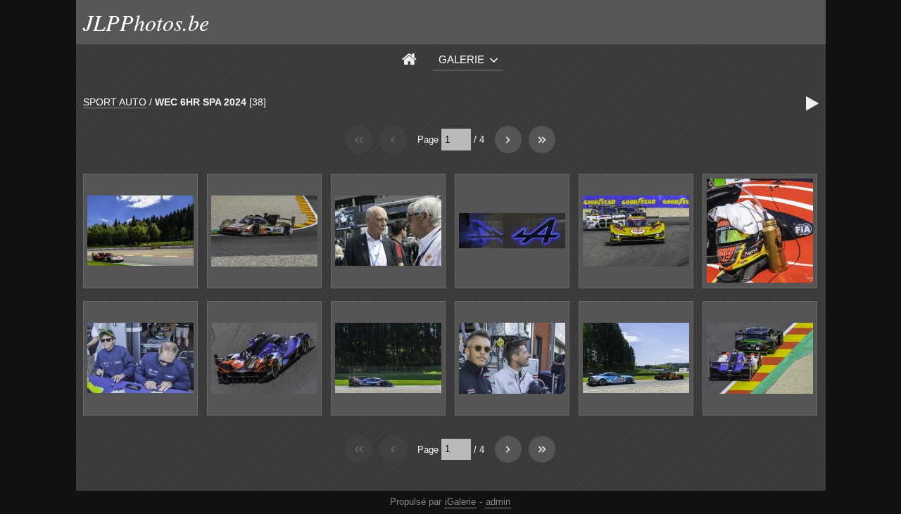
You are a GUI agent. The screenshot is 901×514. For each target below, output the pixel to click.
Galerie (461, 59)
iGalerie (460, 501)
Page (428, 139)
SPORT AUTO (114, 102)
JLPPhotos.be (146, 22)
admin (498, 501)
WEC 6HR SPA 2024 (200, 102)
